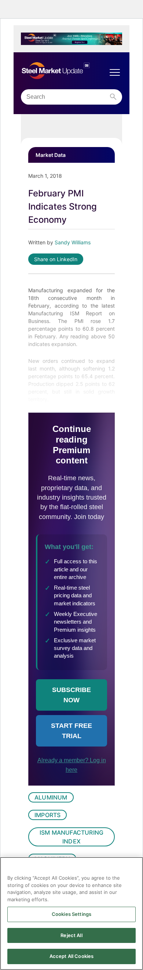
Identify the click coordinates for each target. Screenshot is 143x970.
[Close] (134, 867)
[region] (71, 913)
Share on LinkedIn (55, 259)
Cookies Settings (71, 914)
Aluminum (50, 797)
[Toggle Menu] (114, 72)
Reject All (71, 935)
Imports (47, 815)
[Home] (64, 71)
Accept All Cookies (72, 956)
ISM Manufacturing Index (71, 837)
